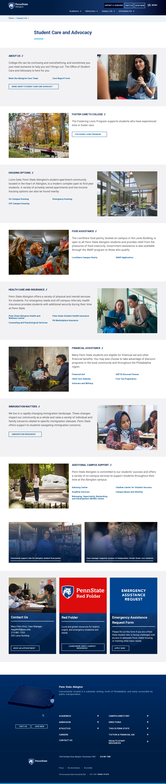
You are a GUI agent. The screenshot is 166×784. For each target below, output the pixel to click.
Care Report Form (61, 78)
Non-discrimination (74, 768)
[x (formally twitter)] (43, 715)
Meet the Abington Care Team (23, 78)
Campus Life (107, 11)
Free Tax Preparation (126, 379)
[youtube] (37, 715)
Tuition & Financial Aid (122, 735)
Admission (65, 722)
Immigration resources (24, 434)
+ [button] (98, 716)
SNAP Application (124, 257)
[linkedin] (32, 715)
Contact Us (65, 740)
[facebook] (26, 715)
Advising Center (80, 487)
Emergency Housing (62, 199)
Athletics (65, 728)
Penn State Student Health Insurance (71, 316)
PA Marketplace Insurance (65, 320)
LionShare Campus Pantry (84, 257)
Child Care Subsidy (81, 379)
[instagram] (20, 715)
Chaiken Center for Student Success (134, 487)
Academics (74, 11)
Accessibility (88, 768)
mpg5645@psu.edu (21, 629)
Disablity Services (81, 492)
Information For (125, 11)
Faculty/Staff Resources (117, 742)
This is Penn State (119, 728)
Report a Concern (114, 5)
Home (11, 18)
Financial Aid (78, 374)
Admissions (90, 11)
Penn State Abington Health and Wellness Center (24, 317)
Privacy (61, 768)
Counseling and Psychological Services (28, 323)
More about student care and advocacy (32, 86)
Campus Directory (119, 716)
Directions (115, 722)
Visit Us (129, 5)
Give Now (139, 5)
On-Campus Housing (19, 199)
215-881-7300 (105, 757)
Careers (63, 735)
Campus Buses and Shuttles (129, 492)
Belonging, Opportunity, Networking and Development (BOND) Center (89, 497)
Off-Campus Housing (19, 203)
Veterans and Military (82, 383)
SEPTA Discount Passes (127, 374)
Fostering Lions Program (88, 134)
